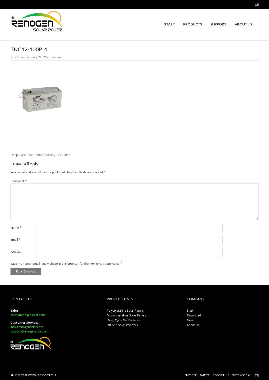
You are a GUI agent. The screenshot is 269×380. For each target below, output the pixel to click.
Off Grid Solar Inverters (122, 325)
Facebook (191, 375)
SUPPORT (218, 24)
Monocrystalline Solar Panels (126, 315)
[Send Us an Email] (256, 4)
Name (16, 228)
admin (59, 57)
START (169, 24)
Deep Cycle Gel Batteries (124, 320)
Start (190, 310)
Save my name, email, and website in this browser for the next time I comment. (65, 264)
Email (15, 240)
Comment (19, 181)
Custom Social (241, 375)
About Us (193, 325)
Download (194, 315)
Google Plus (220, 375)
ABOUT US (243, 24)
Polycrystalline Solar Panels (125, 310)
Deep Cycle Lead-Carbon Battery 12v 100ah (40, 155)
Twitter (205, 375)
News (191, 320)
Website (16, 252)
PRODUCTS (192, 24)
